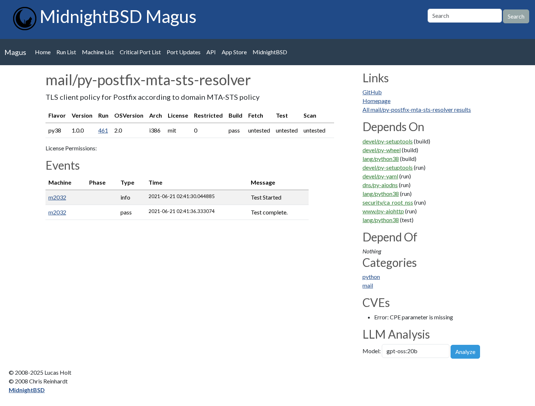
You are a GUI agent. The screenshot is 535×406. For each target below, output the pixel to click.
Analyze (465, 351)
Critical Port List (140, 51)
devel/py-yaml (380, 176)
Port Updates (184, 51)
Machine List (98, 51)
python (371, 276)
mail (367, 285)
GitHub (372, 91)
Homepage (376, 100)
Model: (371, 350)
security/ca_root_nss (387, 202)
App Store (234, 51)
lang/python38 (380, 158)
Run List (66, 51)
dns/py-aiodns (380, 184)
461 (103, 130)
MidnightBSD (270, 51)
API (211, 51)
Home (43, 51)
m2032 (57, 197)
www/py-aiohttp (383, 211)
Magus (15, 52)
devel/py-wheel (381, 149)
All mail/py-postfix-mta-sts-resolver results (416, 109)
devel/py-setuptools (387, 141)
